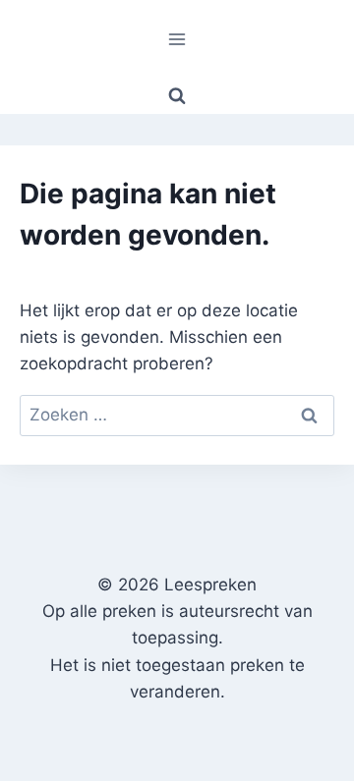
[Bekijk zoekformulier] (177, 96)
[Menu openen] (177, 39)
